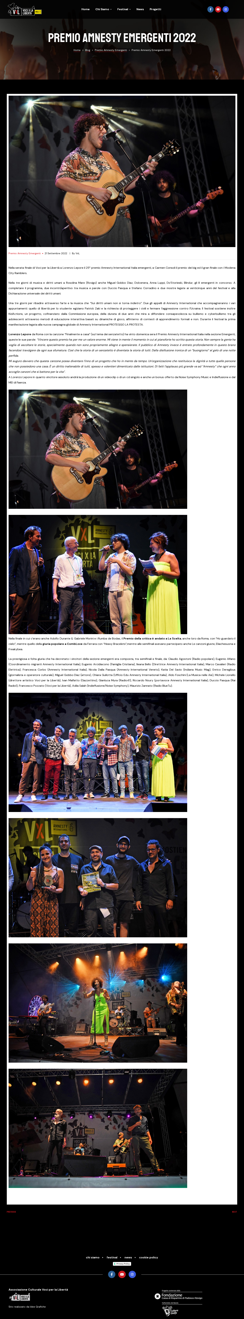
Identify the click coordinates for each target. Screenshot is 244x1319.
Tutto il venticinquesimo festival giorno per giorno (63, 1216)
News (140, 9)
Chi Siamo (102, 9)
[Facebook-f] (210, 9)
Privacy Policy (123, 1264)
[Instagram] (226, 9)
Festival (122, 9)
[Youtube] (218, 9)
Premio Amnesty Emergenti (25, 253)
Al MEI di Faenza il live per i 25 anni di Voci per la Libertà (180, 1216)
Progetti (155, 9)
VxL (78, 253)
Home (85, 9)
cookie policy (148, 1257)
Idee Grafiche (38, 1306)
